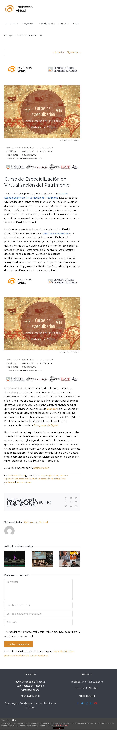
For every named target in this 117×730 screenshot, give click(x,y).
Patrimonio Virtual (16, 475)
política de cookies (61, 725)
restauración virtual (28, 479)
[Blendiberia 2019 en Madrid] (42, 559)
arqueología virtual (49, 475)
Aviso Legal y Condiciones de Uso (23, 703)
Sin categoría (44, 479)
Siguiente (72, 52)
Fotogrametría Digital (46, 425)
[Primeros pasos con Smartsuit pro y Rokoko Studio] (14, 559)
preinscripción (41, 468)
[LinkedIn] (91, 703)
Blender (52, 409)
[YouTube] (95, 703)
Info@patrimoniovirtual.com (87, 681)
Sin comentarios (23, 482)
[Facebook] (78, 703)
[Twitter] (82, 703)
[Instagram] (87, 703)
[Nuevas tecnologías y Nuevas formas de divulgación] (69, 559)
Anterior (59, 52)
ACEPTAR (58, 728)
